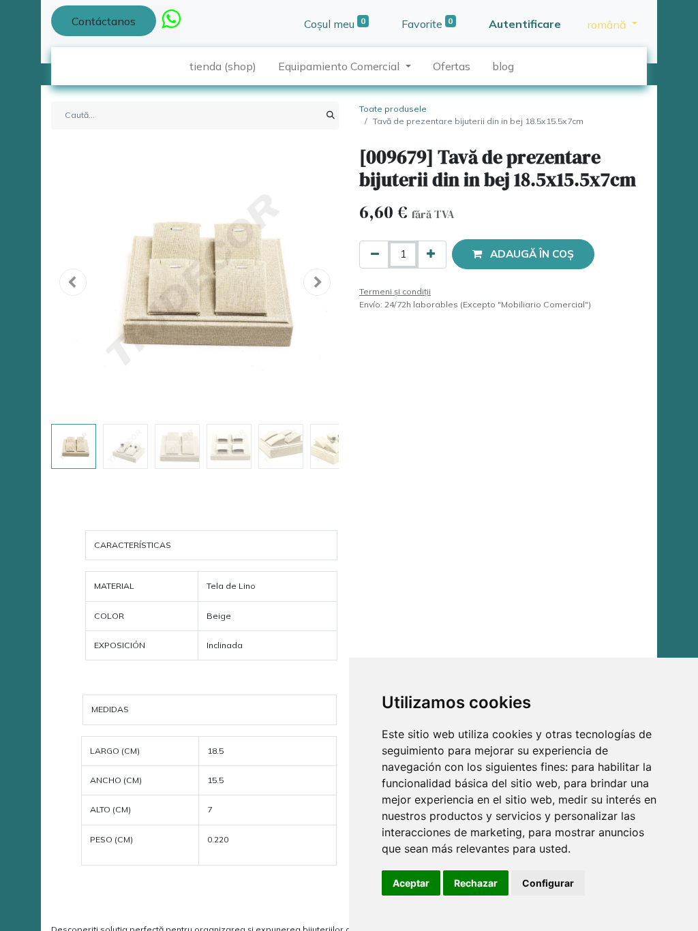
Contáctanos (104, 21)
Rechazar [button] (476, 883)
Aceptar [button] (411, 883)
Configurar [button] (548, 883)
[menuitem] (223, 66)
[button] (72, 282)
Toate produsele (393, 109)
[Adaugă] (430, 255)
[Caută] (330, 115)
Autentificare (525, 24)
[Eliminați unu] (375, 255)
